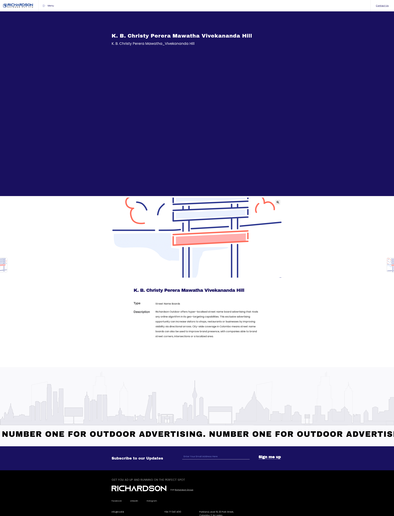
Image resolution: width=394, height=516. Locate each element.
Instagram (152, 500)
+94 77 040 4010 (172, 511)
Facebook (117, 500)
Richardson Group (184, 489)
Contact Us (382, 5)
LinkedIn (134, 500)
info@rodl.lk (118, 511)
